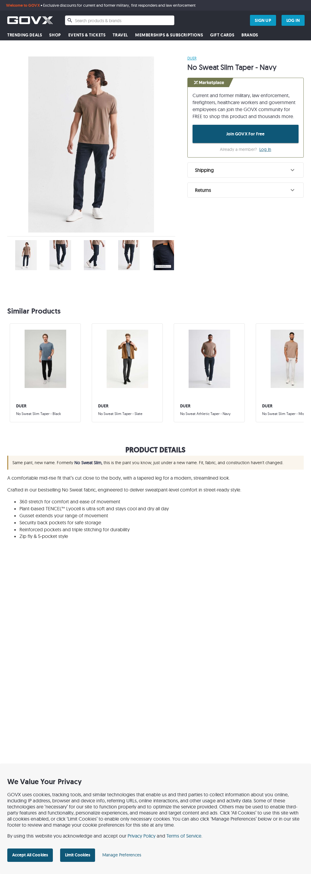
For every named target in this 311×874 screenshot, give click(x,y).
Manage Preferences (121, 855)
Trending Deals (24, 35)
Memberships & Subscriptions (169, 35)
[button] (245, 170)
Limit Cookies (77, 855)
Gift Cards (222, 35)
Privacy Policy (142, 836)
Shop (55, 35)
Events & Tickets (87, 35)
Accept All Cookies (30, 855)
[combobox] (119, 20)
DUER (192, 58)
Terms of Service (184, 836)
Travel (120, 35)
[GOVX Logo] (30, 20)
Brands (249, 35)
